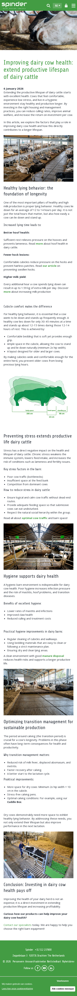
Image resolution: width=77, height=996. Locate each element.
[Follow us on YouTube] (44, 968)
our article (49, 265)
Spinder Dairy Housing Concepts (14, 5)
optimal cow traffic (34, 518)
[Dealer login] (66, 6)
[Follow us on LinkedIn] (51, 968)
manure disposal (53, 656)
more (39, 243)
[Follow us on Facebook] (37, 968)
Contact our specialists (18, 925)
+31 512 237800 (43, 949)
